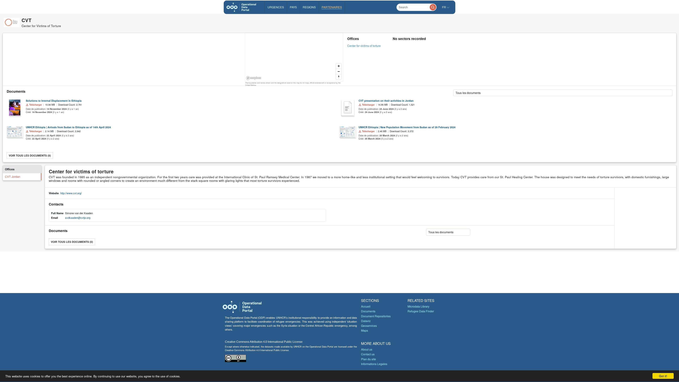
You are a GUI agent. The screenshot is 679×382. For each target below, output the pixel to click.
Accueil (365, 306)
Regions (309, 7)
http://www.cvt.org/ (71, 193)
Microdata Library (418, 306)
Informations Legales (374, 364)
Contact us (368, 354)
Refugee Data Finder (421, 311)
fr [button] (444, 7)
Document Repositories (376, 316)
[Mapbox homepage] (253, 78)
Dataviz (366, 321)
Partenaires (332, 7)
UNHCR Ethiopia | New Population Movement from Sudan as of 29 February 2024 (407, 127)
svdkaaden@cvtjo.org (77, 217)
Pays (293, 7)
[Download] (14, 107)
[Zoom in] (338, 66)
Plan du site (368, 359)
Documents (368, 311)
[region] (294, 57)
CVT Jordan (12, 177)
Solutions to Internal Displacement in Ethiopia (54, 100)
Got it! (663, 376)
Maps (364, 330)
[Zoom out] (338, 71)
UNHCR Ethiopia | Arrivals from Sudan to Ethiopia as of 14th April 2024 (68, 127)
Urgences (276, 7)
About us (366, 349)
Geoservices (369, 326)
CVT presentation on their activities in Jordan (386, 100)
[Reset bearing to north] (338, 76)
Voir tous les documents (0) (72, 242)
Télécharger (35, 104)
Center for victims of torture (364, 46)
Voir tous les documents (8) (30, 155)
